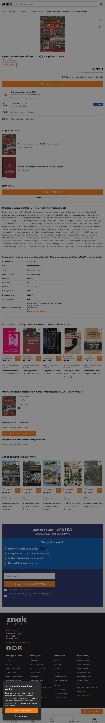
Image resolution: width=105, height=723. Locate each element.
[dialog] (22, 700)
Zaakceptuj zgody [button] (22, 711)
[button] (21, 716)
